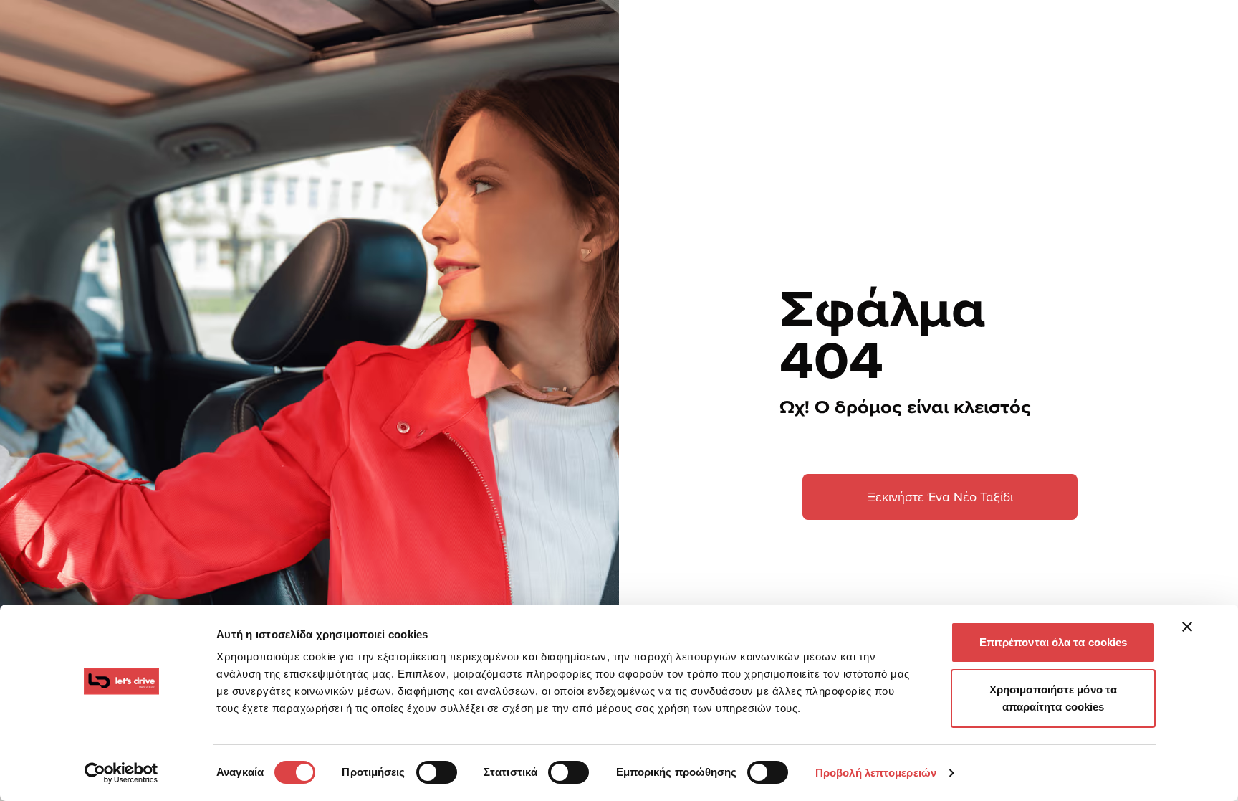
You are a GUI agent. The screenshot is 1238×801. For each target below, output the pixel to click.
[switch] (436, 772)
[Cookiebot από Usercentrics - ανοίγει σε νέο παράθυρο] (121, 773)
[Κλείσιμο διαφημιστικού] (1187, 627)
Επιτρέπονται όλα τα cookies (1053, 642)
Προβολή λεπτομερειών (875, 773)
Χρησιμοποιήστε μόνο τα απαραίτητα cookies (1053, 698)
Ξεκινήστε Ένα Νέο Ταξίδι (940, 497)
